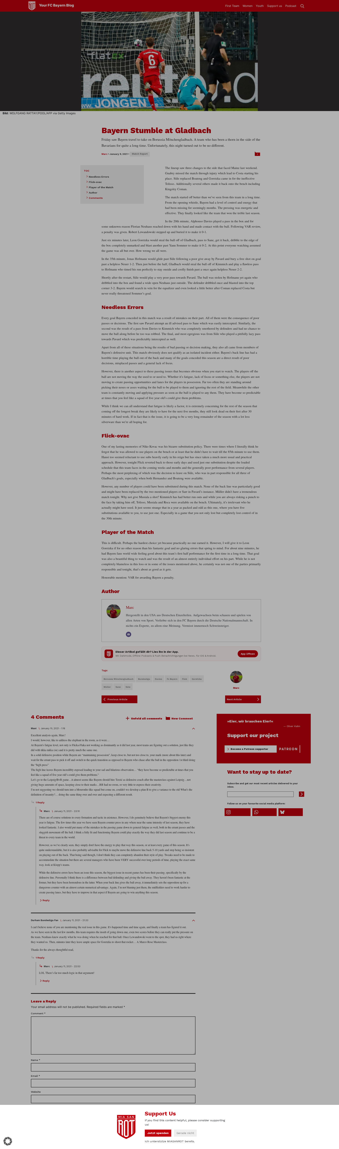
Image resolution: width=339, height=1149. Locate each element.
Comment (38, 1013)
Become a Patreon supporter (249, 749)
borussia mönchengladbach (118, 679)
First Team (232, 6)
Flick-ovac (95, 182)
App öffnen (248, 653)
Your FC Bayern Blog (56, 5)
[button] (8, 1141)
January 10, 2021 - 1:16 (53, 728)
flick (184, 679)
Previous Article (117, 699)
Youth (260, 6)
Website (36, 1091)
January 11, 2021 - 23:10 (67, 811)
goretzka (197, 679)
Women (247, 6)
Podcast (290, 6)
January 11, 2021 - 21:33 (75, 920)
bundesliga (144, 679)
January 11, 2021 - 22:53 (67, 966)
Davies (158, 679)
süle (128, 687)
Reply (46, 900)
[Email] (128, 634)
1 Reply (40, 802)
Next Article (234, 699)
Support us (274, 6)
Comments (96, 198)
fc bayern (172, 679)
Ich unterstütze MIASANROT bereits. (170, 1141)
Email (35, 1075)
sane (118, 687)
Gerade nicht (185, 1133)
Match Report (140, 154)
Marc (105, 154)
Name (35, 1060)
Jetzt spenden (158, 1133)
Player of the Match (101, 187)
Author (93, 192)
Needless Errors (99, 176)
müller (107, 687)
